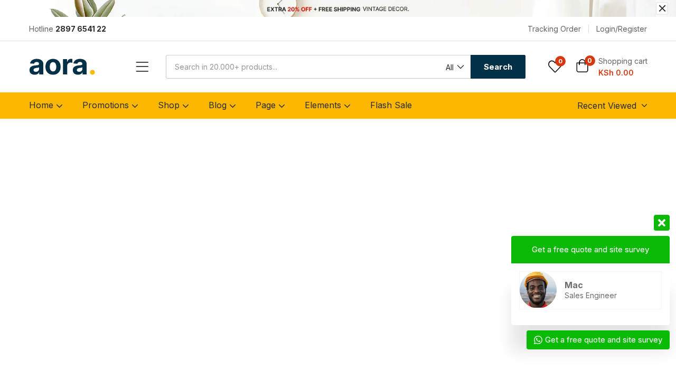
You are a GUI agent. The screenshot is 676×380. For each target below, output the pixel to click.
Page (267, 105)
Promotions (107, 105)
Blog (219, 105)
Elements (324, 105)
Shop (170, 105)
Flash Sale (391, 105)
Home (42, 105)
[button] (454, 67)
